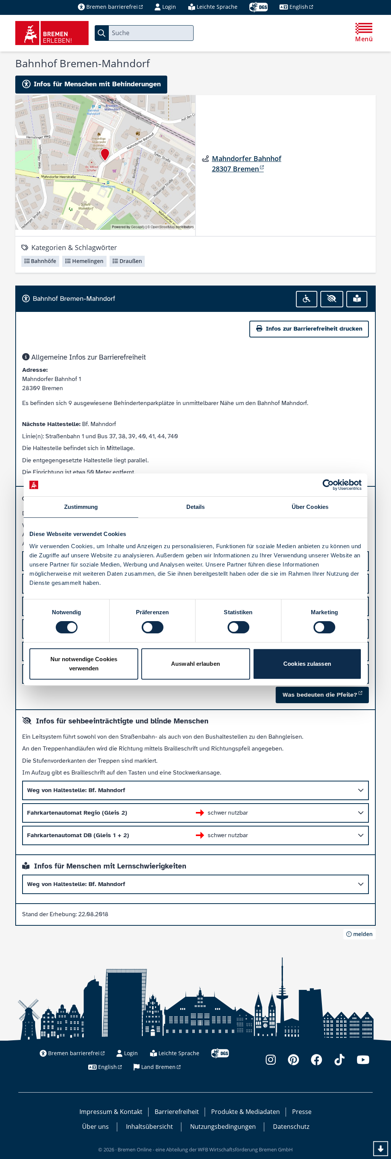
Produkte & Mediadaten (245, 1111)
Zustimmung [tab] (81, 507)
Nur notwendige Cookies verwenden (83, 664)
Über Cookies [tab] (310, 507)
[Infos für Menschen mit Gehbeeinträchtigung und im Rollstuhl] (306, 299)
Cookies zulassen (307, 663)
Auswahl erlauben (195, 663)
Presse (302, 1111)
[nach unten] (380, 1148)
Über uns (95, 1126)
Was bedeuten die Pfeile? (320, 695)
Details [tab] (195, 507)
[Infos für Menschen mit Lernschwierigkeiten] (357, 299)
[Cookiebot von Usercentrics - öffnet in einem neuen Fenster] (328, 485)
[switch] (152, 627)
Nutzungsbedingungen (223, 1126)
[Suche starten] (101, 33)
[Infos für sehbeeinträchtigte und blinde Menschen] (332, 299)
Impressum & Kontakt (110, 1111)
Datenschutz (291, 1126)
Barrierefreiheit (177, 1111)
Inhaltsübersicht (149, 1126)
